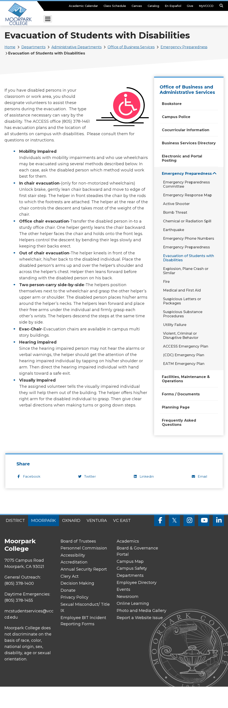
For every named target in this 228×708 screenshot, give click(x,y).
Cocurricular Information (185, 130)
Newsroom (127, 596)
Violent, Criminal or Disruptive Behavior (180, 335)
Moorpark (43, 520)
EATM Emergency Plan (183, 364)
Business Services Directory (189, 143)
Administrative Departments (76, 47)
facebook (31, 476)
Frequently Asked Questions (179, 422)
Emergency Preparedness (184, 47)
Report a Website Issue (140, 617)
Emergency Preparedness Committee (186, 184)
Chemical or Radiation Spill (187, 221)
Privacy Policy (74, 597)
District (15, 520)
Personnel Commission (84, 548)
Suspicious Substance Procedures (182, 314)
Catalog (153, 6)
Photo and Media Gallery (141, 610)
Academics (128, 541)
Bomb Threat (175, 212)
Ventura (97, 520)
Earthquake (173, 230)
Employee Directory (137, 582)
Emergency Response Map (187, 195)
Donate (68, 590)
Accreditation (74, 562)
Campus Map (130, 561)
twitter (90, 476)
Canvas (137, 6)
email (202, 476)
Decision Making (77, 583)
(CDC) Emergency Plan (183, 355)
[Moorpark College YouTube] (203, 520)
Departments (33, 47)
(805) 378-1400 (19, 583)
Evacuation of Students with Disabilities (188, 258)
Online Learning (133, 603)
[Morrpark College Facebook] (159, 520)
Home (9, 47)
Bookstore (172, 104)
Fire (166, 282)
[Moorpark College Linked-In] (218, 520)
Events (123, 589)
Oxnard (71, 520)
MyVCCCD (206, 6)
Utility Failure (174, 325)
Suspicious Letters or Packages (182, 301)
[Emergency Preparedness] (214, 173)
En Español (173, 6)
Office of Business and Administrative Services (187, 89)
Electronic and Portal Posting (182, 158)
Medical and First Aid (182, 290)
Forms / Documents (181, 394)
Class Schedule (115, 6)
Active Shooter (176, 204)
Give (190, 6)
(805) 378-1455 (18, 600)
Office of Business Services (131, 47)
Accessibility (73, 555)
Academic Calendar (83, 6)
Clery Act (70, 576)
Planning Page (176, 407)
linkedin (147, 476)
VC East (122, 520)
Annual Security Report (84, 569)
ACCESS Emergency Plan (185, 346)
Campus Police (176, 117)
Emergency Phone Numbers (188, 238)
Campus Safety (132, 568)
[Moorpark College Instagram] (189, 520)
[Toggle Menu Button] (48, 18)
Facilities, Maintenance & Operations (186, 379)
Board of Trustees (78, 541)
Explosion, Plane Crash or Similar (185, 271)
